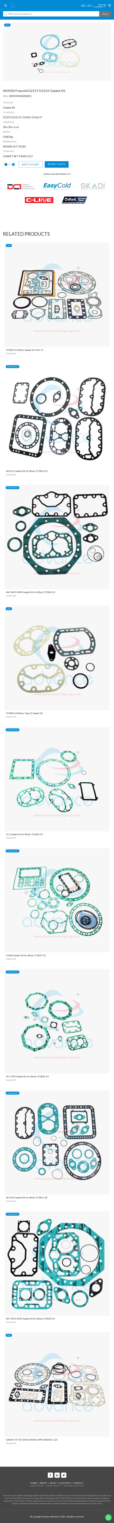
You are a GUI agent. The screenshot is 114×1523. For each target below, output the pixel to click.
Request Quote (56, 164)
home (34, 1483)
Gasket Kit (11, 353)
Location (64, 1483)
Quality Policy (37, 1486)
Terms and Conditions (73, 1486)
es (89, 5)
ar (83, 5)
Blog (53, 1483)
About (43, 1483)
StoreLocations (98, 5)
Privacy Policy (53, 1486)
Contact (78, 1483)
